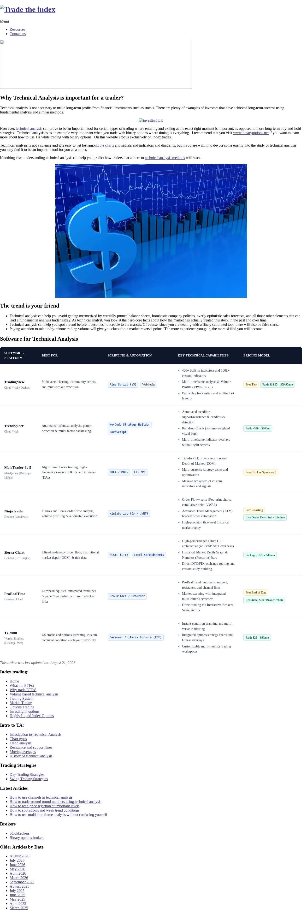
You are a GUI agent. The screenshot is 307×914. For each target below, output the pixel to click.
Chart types (18, 739)
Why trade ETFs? (23, 690)
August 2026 (19, 856)
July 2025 (17, 891)
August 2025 (19, 886)
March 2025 (19, 908)
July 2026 (17, 860)
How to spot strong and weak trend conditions (44, 810)
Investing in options (24, 711)
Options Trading (22, 707)
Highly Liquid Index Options (32, 716)
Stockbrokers (20, 833)
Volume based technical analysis (34, 694)
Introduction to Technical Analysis (35, 734)
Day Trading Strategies (27, 774)
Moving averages (23, 752)
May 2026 (17, 869)
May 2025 (17, 899)
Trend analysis (20, 743)
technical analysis (29, 128)
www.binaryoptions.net (251, 133)
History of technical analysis (31, 756)
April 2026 (18, 873)
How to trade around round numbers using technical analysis (55, 802)
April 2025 (18, 904)
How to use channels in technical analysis (41, 797)
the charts (107, 145)
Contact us (18, 34)
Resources (17, 29)
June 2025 (17, 895)
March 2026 (19, 878)
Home (14, 681)
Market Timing (21, 703)
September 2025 (22, 882)
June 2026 (17, 865)
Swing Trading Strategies (29, 779)
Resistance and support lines (31, 747)
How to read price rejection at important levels (44, 806)
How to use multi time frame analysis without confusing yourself (58, 815)
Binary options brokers (27, 838)
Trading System (21, 698)
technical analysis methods (165, 158)
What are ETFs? (22, 685)
